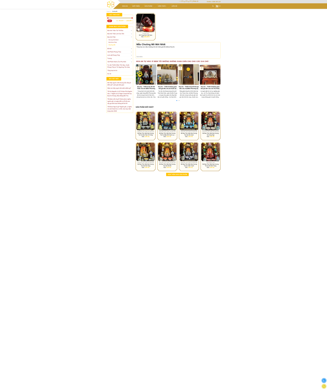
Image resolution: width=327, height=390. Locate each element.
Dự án (109, 73)
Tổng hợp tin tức (112, 70)
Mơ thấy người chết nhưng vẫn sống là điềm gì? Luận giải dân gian (119, 84)
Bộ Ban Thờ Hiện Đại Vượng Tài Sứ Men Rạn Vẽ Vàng (146, 134)
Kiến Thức (162, 6)
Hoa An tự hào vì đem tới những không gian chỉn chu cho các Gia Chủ (172, 61)
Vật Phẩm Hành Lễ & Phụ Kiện (116, 61)
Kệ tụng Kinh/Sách (114, 39)
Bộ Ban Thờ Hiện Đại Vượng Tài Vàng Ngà (211, 134)
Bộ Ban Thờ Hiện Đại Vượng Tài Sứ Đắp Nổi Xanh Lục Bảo (167, 134)
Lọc (109, 20)
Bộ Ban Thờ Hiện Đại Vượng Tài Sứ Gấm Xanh (189, 165)
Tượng (109, 58)
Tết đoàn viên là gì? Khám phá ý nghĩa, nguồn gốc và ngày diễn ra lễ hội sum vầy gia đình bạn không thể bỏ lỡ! (119, 101)
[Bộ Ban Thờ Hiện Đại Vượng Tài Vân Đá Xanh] (189, 121)
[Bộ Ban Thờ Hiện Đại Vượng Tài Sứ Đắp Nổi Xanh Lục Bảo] (167, 121)
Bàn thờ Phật (111, 37)
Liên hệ (174, 6)
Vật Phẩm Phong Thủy (114, 52)
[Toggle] (131, 30)
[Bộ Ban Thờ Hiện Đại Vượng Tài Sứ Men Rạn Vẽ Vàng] (145, 121)
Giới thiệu (136, 6)
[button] (176, 100)
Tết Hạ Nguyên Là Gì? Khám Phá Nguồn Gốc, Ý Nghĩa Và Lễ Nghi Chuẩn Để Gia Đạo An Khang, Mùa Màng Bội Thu (119, 93)
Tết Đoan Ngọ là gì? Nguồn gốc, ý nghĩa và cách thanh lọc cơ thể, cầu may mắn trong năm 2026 (119, 109)
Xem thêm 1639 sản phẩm (177, 174)
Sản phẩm (148, 6)
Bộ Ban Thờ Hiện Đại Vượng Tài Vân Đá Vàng (146, 165)
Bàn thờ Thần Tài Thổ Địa (115, 30)
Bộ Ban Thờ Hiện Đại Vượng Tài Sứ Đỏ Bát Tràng (211, 165)
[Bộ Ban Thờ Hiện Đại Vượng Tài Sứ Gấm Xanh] (189, 152)
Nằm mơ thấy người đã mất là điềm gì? (119, 88)
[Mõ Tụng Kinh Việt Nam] (145, 23)
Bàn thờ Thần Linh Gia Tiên (115, 33)
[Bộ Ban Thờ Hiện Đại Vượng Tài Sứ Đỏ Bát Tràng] (210, 152)
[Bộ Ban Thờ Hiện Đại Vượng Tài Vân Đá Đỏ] (167, 152)
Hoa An (125, 6)
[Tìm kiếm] (213, 6)
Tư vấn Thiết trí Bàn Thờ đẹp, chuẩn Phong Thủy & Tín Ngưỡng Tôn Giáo (118, 66)
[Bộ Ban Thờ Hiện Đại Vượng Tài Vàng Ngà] (210, 121)
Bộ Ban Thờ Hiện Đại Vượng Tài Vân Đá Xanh (189, 134)
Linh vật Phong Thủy (113, 55)
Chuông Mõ (112, 45)
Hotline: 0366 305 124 (214, 1)
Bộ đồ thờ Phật (113, 42)
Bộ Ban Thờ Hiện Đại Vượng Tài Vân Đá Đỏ (167, 165)
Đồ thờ (109, 48)
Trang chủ (108, 11)
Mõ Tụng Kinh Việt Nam (145, 35)
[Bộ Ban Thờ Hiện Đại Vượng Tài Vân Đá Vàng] (145, 152)
